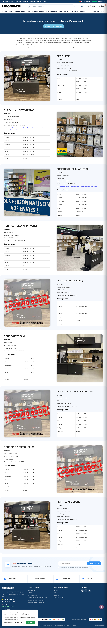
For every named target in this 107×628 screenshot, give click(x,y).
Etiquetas (56, 595)
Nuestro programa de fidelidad (36, 602)
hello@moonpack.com (9, 604)
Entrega (30, 592)
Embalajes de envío (59, 597)
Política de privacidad (47, 625)
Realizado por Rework (100, 625)
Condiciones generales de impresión (37, 597)
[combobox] (51, 6)
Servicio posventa (32, 595)
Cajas (55, 592)
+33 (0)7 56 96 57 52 (9, 601)
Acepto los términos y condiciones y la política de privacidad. (74, 567)
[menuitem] (5, 11)
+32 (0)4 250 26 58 (9, 599)
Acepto (30, 622)
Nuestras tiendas (6, 609)
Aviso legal (73, 625)
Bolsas (56, 590)
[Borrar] (72, 6)
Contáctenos (31, 590)
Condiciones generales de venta (36, 600)
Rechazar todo (18, 622)
